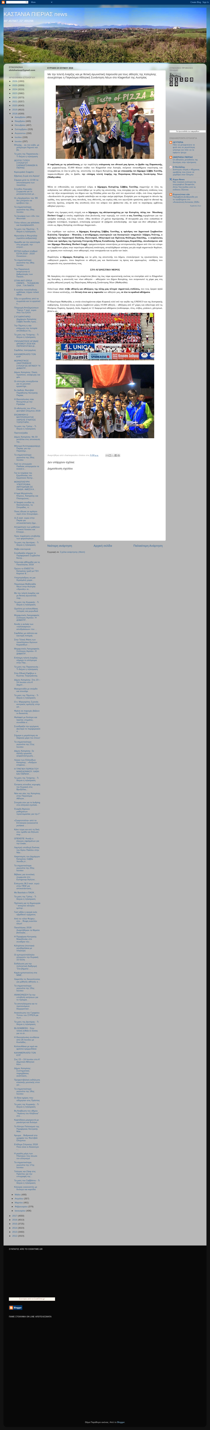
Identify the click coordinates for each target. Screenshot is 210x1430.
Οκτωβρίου (20, 125)
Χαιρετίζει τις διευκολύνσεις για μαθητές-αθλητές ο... (27, 980)
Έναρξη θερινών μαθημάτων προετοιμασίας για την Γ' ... (27, 813)
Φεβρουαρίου (21, 1206)
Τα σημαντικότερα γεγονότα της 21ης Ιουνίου (24, 744)
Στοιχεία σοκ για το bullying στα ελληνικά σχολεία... (27, 803)
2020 (15, 105)
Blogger (121, 1422)
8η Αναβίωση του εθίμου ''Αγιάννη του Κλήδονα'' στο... (26, 1113)
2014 (15, 1228)
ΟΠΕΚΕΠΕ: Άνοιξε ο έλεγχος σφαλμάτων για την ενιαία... (26, 841)
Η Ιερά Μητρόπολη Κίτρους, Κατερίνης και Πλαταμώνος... (26, 495)
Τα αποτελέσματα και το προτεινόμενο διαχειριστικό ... (25, 1006)
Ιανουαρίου (20, 1211)
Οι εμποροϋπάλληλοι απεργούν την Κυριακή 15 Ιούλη (26, 957)
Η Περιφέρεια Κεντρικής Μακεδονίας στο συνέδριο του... (25, 939)
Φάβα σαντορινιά (22, 549)
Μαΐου (18, 1194)
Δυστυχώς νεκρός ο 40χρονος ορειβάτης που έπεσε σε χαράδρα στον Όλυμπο (186, 172)
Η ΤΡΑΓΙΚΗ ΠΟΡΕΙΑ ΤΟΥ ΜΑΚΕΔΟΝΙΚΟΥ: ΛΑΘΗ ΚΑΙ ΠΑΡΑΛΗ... (26, 771)
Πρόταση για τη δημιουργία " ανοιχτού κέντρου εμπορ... (27, 905)
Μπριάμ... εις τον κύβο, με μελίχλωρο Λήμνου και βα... (26, 147)
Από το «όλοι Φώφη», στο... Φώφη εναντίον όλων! (25, 921)
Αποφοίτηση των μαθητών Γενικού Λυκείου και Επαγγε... (27, 529)
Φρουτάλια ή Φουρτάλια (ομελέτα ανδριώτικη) (25, 237)
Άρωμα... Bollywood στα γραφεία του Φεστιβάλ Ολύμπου (26, 1137)
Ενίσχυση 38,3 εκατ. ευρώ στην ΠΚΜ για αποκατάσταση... (26, 886)
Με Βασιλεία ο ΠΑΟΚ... (25, 892)
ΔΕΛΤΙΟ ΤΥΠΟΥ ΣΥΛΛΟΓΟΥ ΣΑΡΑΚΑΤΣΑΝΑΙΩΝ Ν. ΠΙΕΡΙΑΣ (26, 164)
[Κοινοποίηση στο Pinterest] (118, 455)
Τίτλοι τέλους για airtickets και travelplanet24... (26, 223)
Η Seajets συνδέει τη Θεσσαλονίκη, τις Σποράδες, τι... (24, 504)
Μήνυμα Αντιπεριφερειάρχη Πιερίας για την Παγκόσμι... (27, 448)
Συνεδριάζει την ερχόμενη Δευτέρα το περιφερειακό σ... (27, 728)
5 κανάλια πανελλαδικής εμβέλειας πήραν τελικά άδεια (26, 292)
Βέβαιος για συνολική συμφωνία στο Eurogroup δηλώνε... (25, 877)
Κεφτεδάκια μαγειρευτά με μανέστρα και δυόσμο (26, 1121)
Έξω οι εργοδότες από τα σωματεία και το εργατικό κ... (27, 301)
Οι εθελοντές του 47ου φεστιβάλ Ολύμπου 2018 (27, 409)
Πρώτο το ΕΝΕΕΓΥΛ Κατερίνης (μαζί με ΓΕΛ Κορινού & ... (26, 571)
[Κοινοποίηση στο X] (112, 455)
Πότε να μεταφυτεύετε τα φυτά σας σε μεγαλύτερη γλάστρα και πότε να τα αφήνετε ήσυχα (184, 149)
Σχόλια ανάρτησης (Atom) (72, 552)
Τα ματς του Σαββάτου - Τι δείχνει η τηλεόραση (27, 1181)
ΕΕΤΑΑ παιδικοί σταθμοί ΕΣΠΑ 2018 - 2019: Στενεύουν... (25, 253)
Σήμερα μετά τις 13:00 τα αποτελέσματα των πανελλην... (26, 182)
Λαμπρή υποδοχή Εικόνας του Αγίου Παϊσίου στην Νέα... (27, 850)
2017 (15, 1216)
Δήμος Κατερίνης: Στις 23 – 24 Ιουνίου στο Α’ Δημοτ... (27, 682)
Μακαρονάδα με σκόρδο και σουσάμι (26, 690)
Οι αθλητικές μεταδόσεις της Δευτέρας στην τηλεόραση (185, 161)
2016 (15, 1220)
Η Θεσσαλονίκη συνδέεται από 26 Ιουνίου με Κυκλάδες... (26, 1039)
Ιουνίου (18, 141)
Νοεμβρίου (20, 121)
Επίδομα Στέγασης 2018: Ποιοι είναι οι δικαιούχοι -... (26, 1147)
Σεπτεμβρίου (21, 129)
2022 (15, 97)
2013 (15, 1232)
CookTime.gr (39, 1298)
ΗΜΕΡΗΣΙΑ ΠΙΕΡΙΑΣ (183, 157)
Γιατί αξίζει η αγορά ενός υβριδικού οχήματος (25, 913)
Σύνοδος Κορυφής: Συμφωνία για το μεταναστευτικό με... (25, 191)
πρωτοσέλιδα (183, 131)
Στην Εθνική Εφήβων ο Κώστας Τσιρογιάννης (26, 674)
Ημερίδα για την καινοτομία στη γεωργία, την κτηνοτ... (27, 244)
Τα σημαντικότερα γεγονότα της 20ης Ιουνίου (24, 868)
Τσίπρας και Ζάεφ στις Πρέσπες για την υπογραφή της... (25, 1174)
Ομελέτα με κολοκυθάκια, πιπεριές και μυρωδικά (26, 609)
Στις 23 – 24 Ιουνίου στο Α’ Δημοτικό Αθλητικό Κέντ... (27, 1061)
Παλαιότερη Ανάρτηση (148, 545)
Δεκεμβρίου (20, 117)
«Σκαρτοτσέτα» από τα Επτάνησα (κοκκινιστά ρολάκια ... (26, 823)
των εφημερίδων (193, 131)
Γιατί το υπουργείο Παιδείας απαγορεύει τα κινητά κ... (26, 466)
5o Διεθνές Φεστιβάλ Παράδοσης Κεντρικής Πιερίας (26, 392)
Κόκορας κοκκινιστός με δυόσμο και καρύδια (25, 1188)
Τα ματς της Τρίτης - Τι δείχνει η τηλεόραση (25, 427)
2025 (15, 85)
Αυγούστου (20, 133)
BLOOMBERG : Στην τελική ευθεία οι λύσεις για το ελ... (26, 1030)
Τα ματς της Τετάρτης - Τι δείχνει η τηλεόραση (26, 336)
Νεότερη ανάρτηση (59, 545)
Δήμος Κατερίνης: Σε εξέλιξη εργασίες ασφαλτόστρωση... (24, 753)
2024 (15, 89)
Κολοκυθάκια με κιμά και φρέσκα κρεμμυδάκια (25, 1047)
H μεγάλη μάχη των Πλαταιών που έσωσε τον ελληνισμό (25, 1156)
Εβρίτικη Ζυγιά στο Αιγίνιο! (27, 176)
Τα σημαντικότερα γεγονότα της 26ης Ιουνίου (24, 457)
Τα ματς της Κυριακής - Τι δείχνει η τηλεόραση (26, 603)
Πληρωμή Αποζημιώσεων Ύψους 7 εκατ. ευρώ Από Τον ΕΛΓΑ (26, 310)
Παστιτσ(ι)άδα (21, 433)
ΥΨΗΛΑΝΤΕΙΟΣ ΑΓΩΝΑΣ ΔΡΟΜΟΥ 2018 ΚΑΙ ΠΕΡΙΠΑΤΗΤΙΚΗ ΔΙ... (26, 343)
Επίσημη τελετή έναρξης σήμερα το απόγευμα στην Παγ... (26, 660)
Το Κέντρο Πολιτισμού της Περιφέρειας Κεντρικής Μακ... (26, 1129)
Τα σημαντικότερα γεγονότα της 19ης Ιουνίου (24, 988)
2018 (15, 114)
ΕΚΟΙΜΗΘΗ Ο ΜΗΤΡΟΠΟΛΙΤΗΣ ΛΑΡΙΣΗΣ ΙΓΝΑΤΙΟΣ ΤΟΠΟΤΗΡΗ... (25, 418)
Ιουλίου (18, 137)
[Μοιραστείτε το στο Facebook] (115, 455)
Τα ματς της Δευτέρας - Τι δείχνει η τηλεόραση (26, 543)
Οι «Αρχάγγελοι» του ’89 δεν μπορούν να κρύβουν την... (26, 200)
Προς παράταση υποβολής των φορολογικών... (27, 537)
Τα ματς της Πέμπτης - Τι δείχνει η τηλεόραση (26, 230)
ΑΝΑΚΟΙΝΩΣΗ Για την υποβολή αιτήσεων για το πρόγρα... (26, 997)
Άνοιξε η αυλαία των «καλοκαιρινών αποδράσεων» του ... (25, 626)
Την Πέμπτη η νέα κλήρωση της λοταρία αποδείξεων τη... (25, 328)
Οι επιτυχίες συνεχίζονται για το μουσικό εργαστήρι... (26, 383)
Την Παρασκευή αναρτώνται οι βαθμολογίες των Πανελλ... (23, 273)
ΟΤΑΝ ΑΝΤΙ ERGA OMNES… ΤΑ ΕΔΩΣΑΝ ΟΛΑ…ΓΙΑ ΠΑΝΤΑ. (26, 283)
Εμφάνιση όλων (195, 206)
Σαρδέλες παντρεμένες (25, 350)
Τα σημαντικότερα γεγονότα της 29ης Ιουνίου (24, 209)
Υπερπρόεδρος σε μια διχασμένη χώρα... (24, 578)
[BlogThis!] (109, 455)
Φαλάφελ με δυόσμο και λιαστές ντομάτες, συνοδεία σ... (25, 719)
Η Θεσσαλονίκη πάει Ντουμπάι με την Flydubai (24, 401)
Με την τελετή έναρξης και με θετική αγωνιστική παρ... (26, 595)
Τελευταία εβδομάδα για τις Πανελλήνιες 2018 (27, 563)
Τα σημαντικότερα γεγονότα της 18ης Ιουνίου (24, 1091)
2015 (15, 1224)
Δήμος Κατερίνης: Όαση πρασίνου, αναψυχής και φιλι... (27, 374)
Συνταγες (23, 1298)
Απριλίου (19, 1198)
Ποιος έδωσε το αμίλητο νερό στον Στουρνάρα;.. (26, 512)
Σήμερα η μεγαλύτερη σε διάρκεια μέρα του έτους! (27, 736)
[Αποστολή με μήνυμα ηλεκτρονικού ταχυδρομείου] (107, 455)
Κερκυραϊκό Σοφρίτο (24, 172)
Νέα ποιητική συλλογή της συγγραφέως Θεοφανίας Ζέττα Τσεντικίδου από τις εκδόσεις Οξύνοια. (184, 186)
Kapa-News (179, 179)
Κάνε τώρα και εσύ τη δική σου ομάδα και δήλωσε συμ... (26, 832)
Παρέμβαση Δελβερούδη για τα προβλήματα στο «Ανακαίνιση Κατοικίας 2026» (186, 199)
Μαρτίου (19, 1202)
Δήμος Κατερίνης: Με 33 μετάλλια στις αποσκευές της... (27, 439)
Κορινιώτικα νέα (181, 194)
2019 (15, 110)
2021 (15, 101)
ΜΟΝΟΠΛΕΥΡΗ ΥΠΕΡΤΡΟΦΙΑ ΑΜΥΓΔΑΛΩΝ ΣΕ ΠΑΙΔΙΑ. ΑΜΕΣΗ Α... (25, 486)
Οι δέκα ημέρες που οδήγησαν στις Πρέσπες (27, 1099)
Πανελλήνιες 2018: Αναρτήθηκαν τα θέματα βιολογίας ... (27, 930)
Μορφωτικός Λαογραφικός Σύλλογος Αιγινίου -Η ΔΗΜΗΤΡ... (26, 617)
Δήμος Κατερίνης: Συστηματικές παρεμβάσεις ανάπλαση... (22, 1072)
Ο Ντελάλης (179, 167)
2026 (15, 81)
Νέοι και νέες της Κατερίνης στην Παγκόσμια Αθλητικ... (27, 795)
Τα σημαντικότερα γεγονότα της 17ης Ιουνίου (24, 1164)
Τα (177, 131)
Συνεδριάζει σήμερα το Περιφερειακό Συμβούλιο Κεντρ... (27, 555)
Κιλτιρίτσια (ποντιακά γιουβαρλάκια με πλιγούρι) (24, 948)
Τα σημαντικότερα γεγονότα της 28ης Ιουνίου (24, 262)
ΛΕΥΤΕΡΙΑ (178, 142)
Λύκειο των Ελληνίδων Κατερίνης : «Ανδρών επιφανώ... (25, 762)
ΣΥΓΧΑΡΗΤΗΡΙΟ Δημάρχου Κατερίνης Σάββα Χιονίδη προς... (26, 319)
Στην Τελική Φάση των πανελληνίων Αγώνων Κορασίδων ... (25, 642)
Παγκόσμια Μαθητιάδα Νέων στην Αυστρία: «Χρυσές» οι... (25, 586)
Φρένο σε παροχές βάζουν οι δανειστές (27, 712)
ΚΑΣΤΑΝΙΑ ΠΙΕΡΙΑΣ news (35, 14)
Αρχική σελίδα (103, 545)
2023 (15, 93)
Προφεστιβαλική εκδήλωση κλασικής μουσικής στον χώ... (27, 1082)
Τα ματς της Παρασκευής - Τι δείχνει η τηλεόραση (27, 155)
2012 (15, 1236)
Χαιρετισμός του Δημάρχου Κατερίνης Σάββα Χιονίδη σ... (27, 859)
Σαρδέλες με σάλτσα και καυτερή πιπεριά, (25, 634)
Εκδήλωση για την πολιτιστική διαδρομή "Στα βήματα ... (25, 966)
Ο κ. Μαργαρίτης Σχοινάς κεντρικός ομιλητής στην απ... (27, 704)
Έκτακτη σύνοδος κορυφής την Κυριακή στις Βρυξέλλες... (27, 787)
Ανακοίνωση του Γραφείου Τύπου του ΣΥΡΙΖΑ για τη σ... (27, 1015)
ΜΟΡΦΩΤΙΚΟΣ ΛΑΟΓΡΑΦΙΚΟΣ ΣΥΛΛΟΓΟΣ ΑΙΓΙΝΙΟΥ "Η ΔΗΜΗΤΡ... (27, 364)
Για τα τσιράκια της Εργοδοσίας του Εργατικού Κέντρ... (24, 475)
